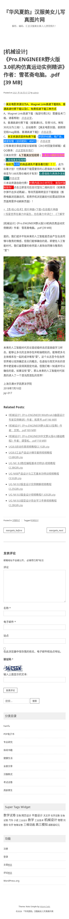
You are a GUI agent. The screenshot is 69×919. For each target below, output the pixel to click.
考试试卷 (8, 782)
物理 (60, 820)
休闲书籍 (8, 750)
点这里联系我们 (24, 150)
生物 (18, 815)
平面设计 (37, 815)
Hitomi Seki (45, 906)
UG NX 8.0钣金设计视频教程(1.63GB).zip (32, 494)
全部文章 (8, 766)
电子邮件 (10, 622)
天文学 (46, 815)
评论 (6, 567)
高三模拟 (42, 825)
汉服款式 (16, 520)
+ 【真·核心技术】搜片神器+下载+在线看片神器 (31, 209)
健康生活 (8, 758)
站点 (6, 635)
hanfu (7, 725)
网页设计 (26, 815)
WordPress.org (11, 880)
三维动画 (29, 825)
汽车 (11, 820)
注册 (6, 848)
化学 (11, 824)
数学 (31, 820)
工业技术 (39, 820)
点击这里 (27, 118)
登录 (6, 856)
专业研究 (8, 742)
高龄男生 (8, 790)
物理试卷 (18, 824)
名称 (7, 608)
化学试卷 (55, 815)
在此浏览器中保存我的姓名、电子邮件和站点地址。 (33, 651)
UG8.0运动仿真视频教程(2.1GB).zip (29, 446)
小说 (16, 820)
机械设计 (35, 520)
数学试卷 (10, 815)
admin (36, 92)
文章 (8, 864)
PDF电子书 (9, 733)
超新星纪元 (54, 824)
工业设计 (23, 820)
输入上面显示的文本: (15, 674)
